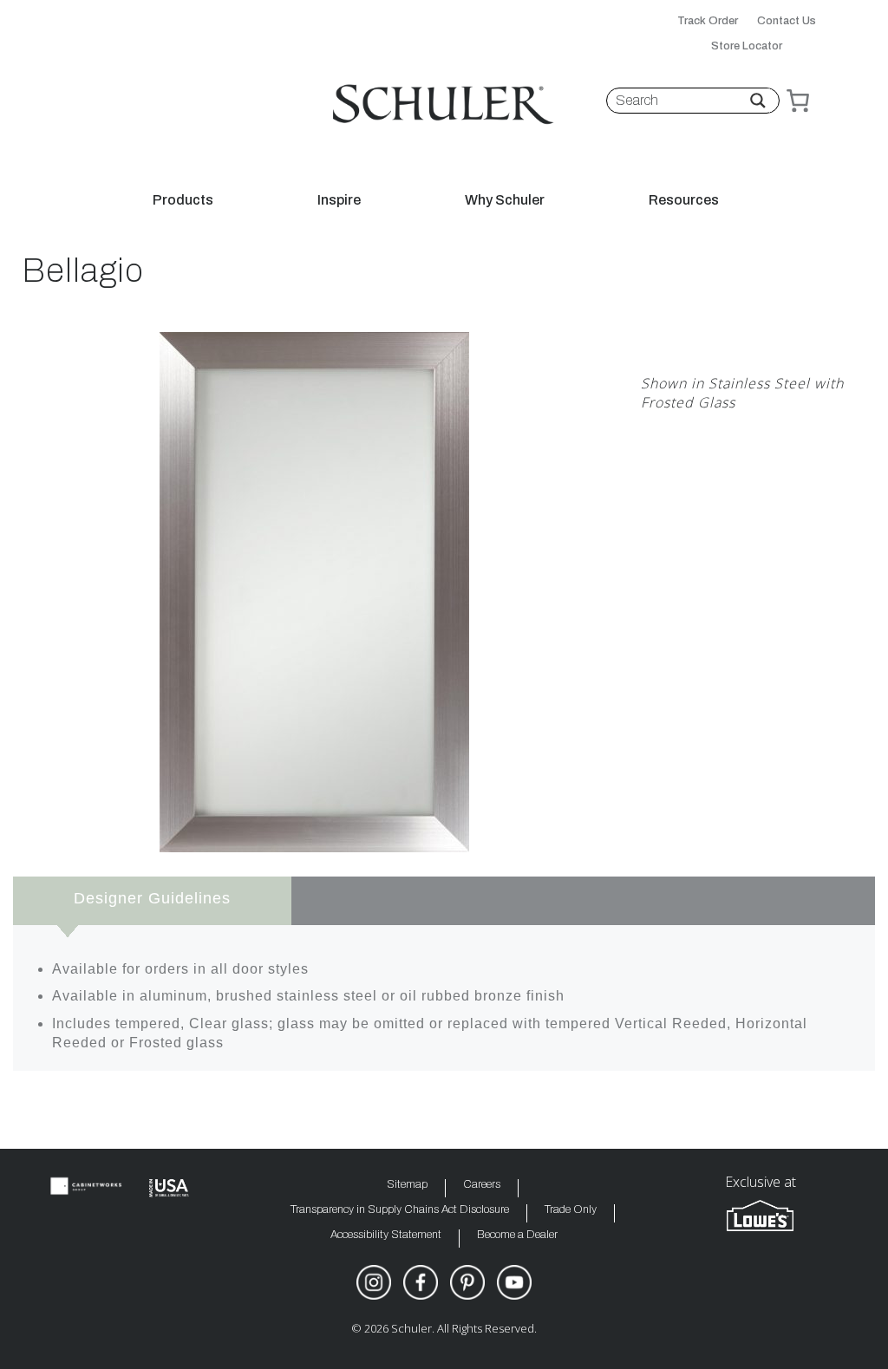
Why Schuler (505, 200)
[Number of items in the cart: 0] (798, 100)
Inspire (339, 200)
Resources (684, 200)
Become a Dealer (517, 1235)
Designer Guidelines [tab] (152, 898)
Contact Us (786, 21)
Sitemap (407, 1184)
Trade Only (571, 1210)
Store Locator (746, 46)
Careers (481, 1184)
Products (183, 200)
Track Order (707, 21)
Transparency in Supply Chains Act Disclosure (400, 1210)
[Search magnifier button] (758, 100)
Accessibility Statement (385, 1235)
